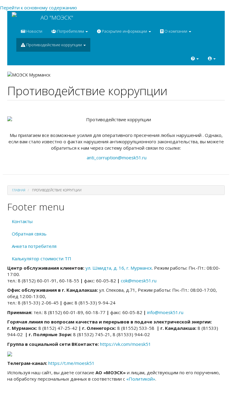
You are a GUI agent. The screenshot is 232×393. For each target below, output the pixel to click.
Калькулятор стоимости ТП (41, 258)
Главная (18, 190)
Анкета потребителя (34, 246)
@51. (138, 281)
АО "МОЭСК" (56, 17)
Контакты (22, 221)
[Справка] (194, 58)
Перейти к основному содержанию (38, 8)
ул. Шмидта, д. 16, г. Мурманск (118, 268)
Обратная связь (29, 234)
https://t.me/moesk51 (71, 363)
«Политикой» (140, 379)
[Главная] (24, 15)
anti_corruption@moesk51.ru (117, 157)
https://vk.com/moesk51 (125, 344)
